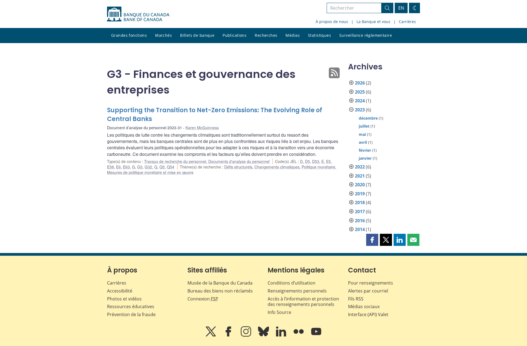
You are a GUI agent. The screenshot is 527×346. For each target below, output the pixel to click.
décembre (368, 118)
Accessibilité (119, 291)
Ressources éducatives (130, 306)
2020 (360, 185)
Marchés (163, 35)
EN (401, 8)
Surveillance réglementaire (365, 35)
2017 (360, 212)
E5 (328, 161)
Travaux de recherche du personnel (175, 161)
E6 (118, 167)
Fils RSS (355, 299)
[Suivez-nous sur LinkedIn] (281, 335)
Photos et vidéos (124, 299)
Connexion (202, 299)
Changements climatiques (276, 167)
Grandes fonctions (129, 35)
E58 (110, 167)
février (365, 150)
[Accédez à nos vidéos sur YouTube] (316, 335)
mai (362, 134)
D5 (307, 161)
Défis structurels (238, 167)
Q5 (162, 167)
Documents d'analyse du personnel (239, 161)
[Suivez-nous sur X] (211, 335)
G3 (139, 167)
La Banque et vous (373, 21)
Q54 (170, 167)
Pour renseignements (370, 283)
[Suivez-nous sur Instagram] (246, 335)
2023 (360, 110)
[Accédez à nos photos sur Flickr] (299, 335)
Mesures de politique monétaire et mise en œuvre (150, 172)
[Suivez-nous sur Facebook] (229, 335)
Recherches (266, 35)
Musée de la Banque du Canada (220, 283)
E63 (126, 167)
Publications (234, 35)
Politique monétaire (318, 167)
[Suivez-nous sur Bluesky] (264, 335)
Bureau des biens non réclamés (220, 291)
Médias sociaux (364, 306)
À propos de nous (332, 21)
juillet (364, 126)
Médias (292, 35)
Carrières (407, 21)
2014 (360, 229)
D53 (315, 161)
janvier (365, 158)
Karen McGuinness (202, 127)
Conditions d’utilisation (291, 283)
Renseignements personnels (297, 291)
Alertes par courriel (368, 291)
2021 (360, 176)
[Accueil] (138, 14)
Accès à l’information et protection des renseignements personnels (303, 302)
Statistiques (319, 35)
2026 (360, 83)
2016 (360, 221)
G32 (148, 167)
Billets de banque (197, 35)
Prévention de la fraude (131, 314)
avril (363, 142)
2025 (360, 92)
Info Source (279, 312)
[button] (372, 240)
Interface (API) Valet (368, 314)
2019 (360, 194)
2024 (360, 101)
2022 (360, 167)
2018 (360, 202)
